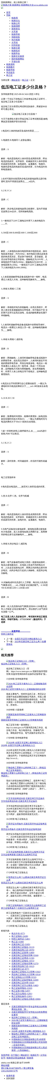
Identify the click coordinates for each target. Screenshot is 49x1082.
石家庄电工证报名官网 (24, 955)
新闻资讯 (15, 29)
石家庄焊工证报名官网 (24, 963)
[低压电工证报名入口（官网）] (21, 661)
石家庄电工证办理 (22, 983)
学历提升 (10, 72)
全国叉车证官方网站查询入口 (28, 639)
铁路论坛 (15, 21)
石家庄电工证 (20, 944)
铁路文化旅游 (17, 56)
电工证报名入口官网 (23, 977)
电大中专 (18, 933)
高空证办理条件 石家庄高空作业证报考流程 (21, 829)
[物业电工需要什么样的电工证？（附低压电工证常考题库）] (27, 770)
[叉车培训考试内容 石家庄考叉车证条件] (25, 798)
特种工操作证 (7, 634)
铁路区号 (34, 1055)
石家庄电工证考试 (22, 958)
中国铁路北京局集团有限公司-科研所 (28, 1039)
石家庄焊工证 (20, 969)
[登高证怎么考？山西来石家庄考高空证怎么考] (27, 880)
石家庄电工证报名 (22, 947)
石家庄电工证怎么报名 (24, 985)
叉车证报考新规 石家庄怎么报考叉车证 (19, 855)
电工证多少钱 (20, 991)
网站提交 (25, 1055)
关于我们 (15, 1055)
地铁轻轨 (15, 37)
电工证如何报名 (21, 988)
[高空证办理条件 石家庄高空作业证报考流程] (27, 826)
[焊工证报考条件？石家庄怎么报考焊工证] (26, 905)
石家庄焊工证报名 (22, 961)
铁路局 (14, 18)
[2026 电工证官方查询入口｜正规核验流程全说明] (27, 686)
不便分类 (15, 61)
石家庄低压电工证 (22, 950)
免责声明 (5, 1055)
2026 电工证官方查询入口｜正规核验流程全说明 (23, 689)
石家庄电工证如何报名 (24, 980)
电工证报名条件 (21, 996)
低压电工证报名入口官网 (26, 972)
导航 (8, 15)
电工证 (9, 75)
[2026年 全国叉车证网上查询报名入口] (24, 743)
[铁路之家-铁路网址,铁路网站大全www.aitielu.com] (24, 5)
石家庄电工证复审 (22, 953)
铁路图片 (10, 67)
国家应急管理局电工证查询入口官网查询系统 (22, 720)
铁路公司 (15, 23)
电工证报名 (19, 936)
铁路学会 (15, 53)
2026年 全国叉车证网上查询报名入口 (18, 745)
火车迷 (14, 31)
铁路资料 (10, 64)
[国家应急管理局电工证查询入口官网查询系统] (27, 717)
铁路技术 (15, 51)
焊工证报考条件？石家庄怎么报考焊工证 (20, 908)
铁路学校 (15, 34)
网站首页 (15, 80)
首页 (8, 12)
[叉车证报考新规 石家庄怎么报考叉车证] (25, 852)
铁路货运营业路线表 (16, 1058)
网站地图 (5, 1065)
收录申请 (10, 1076)
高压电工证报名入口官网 (26, 974)
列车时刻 (15, 45)
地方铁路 (15, 40)
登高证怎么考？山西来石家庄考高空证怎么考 (22, 883)
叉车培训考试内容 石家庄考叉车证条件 (19, 801)
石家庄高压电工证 (22, 966)
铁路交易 (15, 48)
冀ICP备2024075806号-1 (12, 1068)
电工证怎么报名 (21, 993)
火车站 (14, 42)
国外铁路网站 (17, 59)
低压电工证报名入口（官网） (14, 664)
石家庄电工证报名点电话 (26, 999)
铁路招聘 (15, 26)
